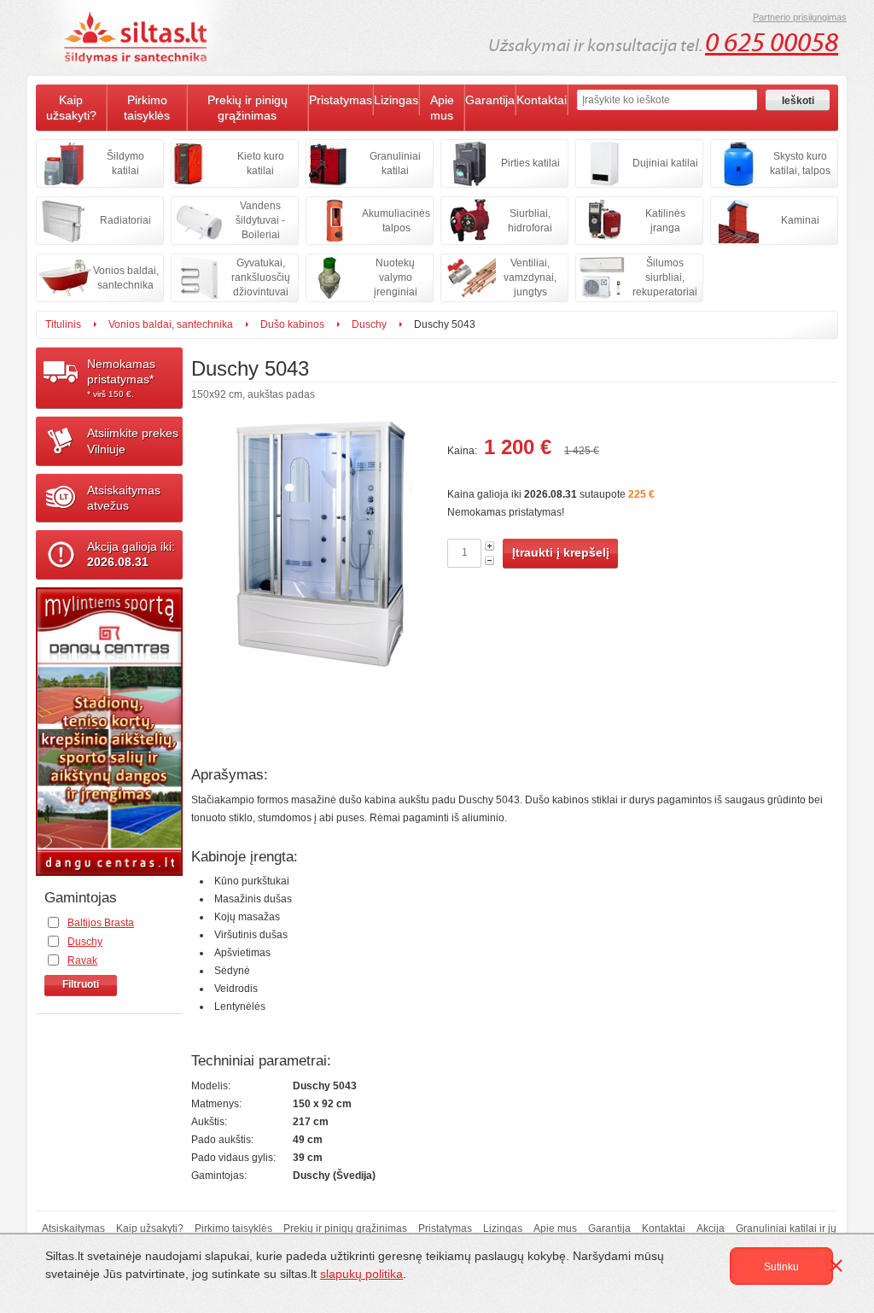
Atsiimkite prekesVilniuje (132, 440)
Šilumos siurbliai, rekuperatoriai (664, 277)
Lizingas (396, 100)
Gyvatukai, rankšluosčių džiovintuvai (260, 277)
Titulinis (63, 324)
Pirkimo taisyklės (147, 107)
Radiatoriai (125, 220)
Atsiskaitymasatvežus (123, 497)
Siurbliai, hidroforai (530, 220)
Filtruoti (80, 984)
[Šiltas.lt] (138, 37)
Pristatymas (340, 100)
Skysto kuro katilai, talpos (800, 163)
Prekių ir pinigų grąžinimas (247, 107)
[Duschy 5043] (319, 583)
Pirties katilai (530, 163)
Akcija (710, 1228)
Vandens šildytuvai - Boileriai (260, 220)
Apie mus (442, 107)
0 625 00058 (771, 42)
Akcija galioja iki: (131, 554)
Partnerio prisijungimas (800, 17)
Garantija (490, 100)
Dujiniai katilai (665, 163)
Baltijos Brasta (100, 923)
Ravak (82, 960)
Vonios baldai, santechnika (126, 278)
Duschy (369, 324)
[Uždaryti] (839, 1268)
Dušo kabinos (292, 324)
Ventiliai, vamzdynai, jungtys (530, 277)
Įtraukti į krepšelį (560, 552)
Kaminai (800, 220)
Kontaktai (541, 100)
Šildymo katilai (125, 163)
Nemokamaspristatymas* (121, 378)
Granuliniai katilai (395, 163)
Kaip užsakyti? (71, 107)
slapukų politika (361, 1274)
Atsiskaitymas (73, 1228)
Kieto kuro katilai (260, 163)
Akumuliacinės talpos (396, 220)
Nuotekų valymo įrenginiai (395, 277)
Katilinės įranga (665, 220)
